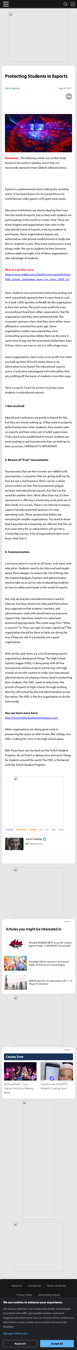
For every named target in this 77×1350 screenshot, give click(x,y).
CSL (40, 829)
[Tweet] (8, 96)
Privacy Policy (24, 1295)
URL (69, 96)
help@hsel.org (35, 843)
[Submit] (38, 96)
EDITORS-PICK (21, 829)
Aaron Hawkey (34, 839)
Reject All (20, 1343)
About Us (16, 1285)
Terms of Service (56, 1285)
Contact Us (34, 1285)
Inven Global (21, 4)
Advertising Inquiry (49, 1295)
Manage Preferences (15, 1333)
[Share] (23, 96)
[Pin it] (54, 96)
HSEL (54, 829)
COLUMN (9, 829)
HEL (47, 829)
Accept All (57, 1343)
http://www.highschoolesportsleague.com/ (31, 718)
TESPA (61, 829)
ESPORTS (33, 829)
